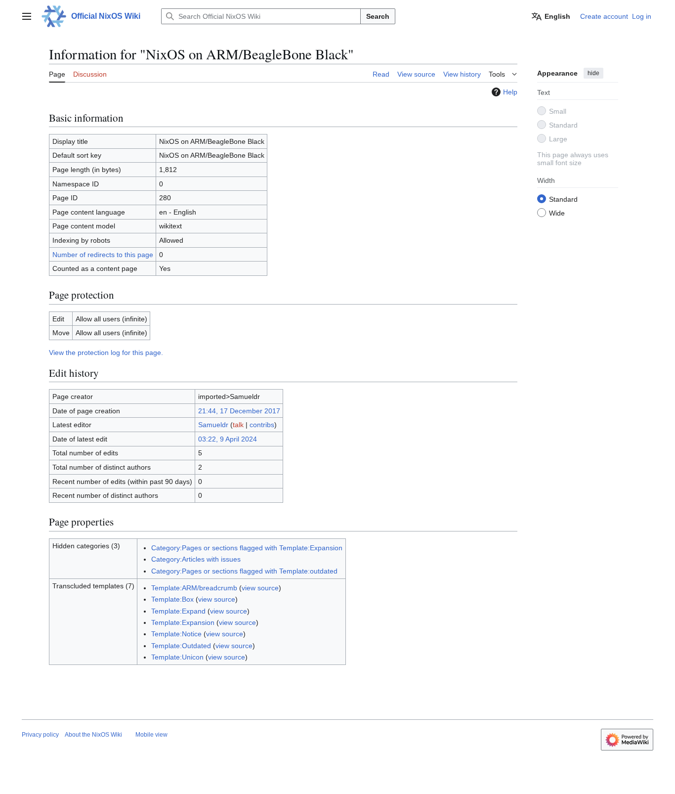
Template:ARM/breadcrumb (194, 588)
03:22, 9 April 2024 (227, 439)
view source (260, 588)
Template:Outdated (181, 646)
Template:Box (172, 599)
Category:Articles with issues (196, 559)
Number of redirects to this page (102, 255)
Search (377, 16)
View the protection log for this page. (106, 352)
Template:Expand (178, 611)
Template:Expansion (182, 622)
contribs (262, 425)
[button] (27, 16)
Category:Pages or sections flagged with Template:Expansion (246, 548)
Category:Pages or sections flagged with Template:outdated (244, 571)
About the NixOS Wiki (93, 734)
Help (510, 92)
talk (238, 425)
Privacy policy (40, 734)
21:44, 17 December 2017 (239, 411)
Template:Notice (176, 634)
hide (593, 73)
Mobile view (151, 734)
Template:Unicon (177, 657)
